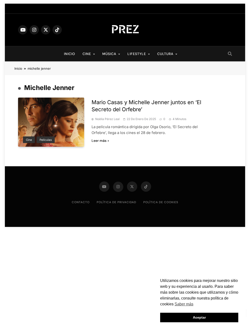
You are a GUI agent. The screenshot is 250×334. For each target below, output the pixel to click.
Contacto (81, 202)
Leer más (99, 140)
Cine (29, 140)
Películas (46, 140)
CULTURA (165, 54)
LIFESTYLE (136, 54)
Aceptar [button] (199, 317)
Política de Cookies (160, 202)
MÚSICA (109, 54)
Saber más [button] (184, 304)
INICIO (69, 54)
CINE (87, 54)
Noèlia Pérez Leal (107, 119)
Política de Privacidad (116, 202)
